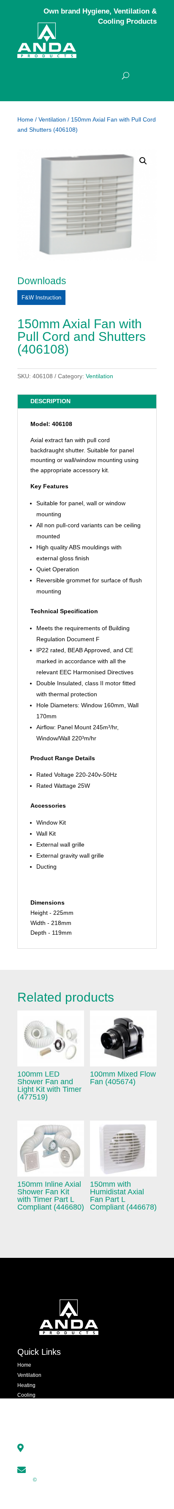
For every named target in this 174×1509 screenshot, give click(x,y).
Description (50, 401)
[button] (143, 161)
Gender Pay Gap (95, 1489)
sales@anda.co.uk (58, 1468)
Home (25, 119)
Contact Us (30, 1426)
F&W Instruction (41, 297)
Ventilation (52, 119)
